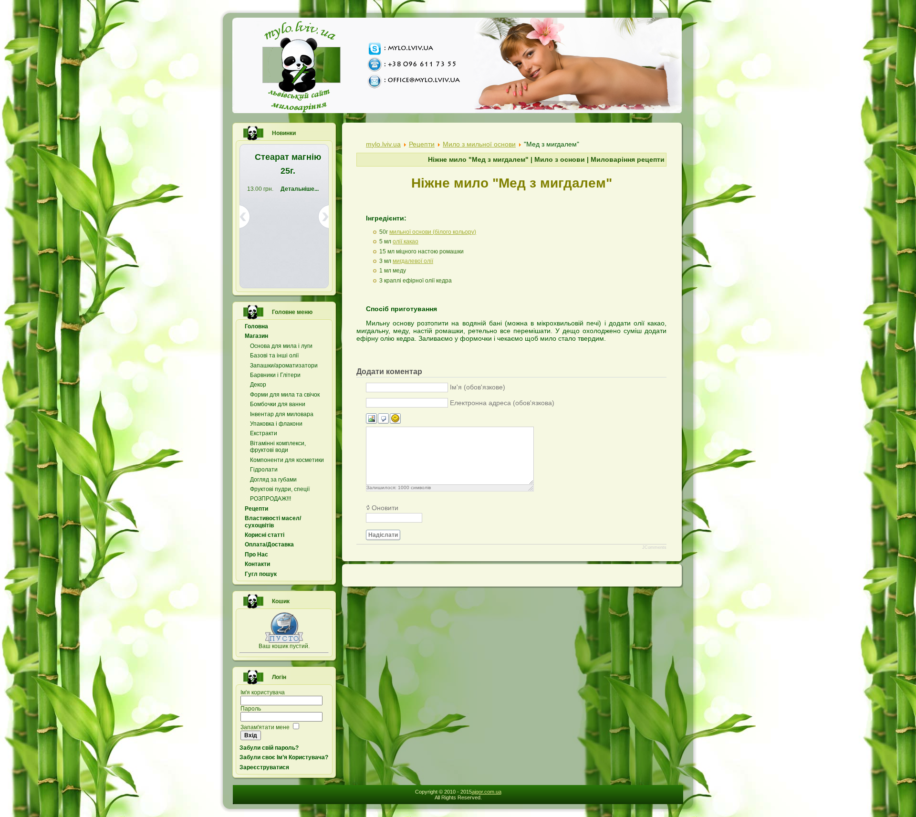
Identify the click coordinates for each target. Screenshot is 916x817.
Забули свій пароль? (269, 747)
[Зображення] (371, 418)
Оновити (385, 508)
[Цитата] (383, 418)
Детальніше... (273, 234)
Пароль (250, 708)
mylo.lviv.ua (383, 144)
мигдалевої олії (413, 261)
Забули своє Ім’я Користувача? (283, 757)
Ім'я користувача (262, 692)
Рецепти (422, 144)
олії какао (405, 241)
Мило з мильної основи (479, 144)
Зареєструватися (264, 767)
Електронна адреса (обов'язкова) (502, 403)
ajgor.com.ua (486, 792)
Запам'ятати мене (265, 727)
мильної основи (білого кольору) (432, 232)
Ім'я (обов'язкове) (477, 387)
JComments (654, 547)
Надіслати (383, 535)
